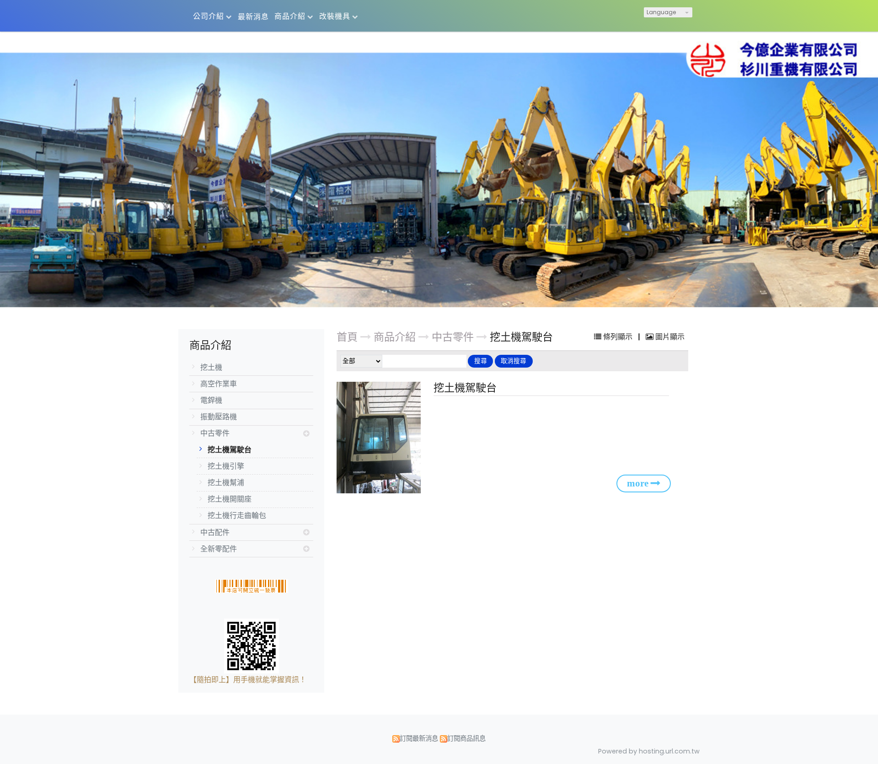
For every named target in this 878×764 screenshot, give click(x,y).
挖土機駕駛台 (230, 449)
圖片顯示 (669, 336)
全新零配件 (218, 549)
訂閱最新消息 (419, 738)
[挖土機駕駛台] (380, 438)
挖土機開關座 (230, 499)
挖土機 (211, 367)
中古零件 (215, 433)
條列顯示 (617, 336)
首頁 (347, 337)
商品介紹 (396, 337)
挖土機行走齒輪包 (237, 515)
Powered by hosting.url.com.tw (649, 751)
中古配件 (215, 532)
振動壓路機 (218, 416)
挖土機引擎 (226, 466)
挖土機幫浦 (226, 482)
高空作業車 (218, 384)
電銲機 (211, 400)
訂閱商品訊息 (466, 738)
